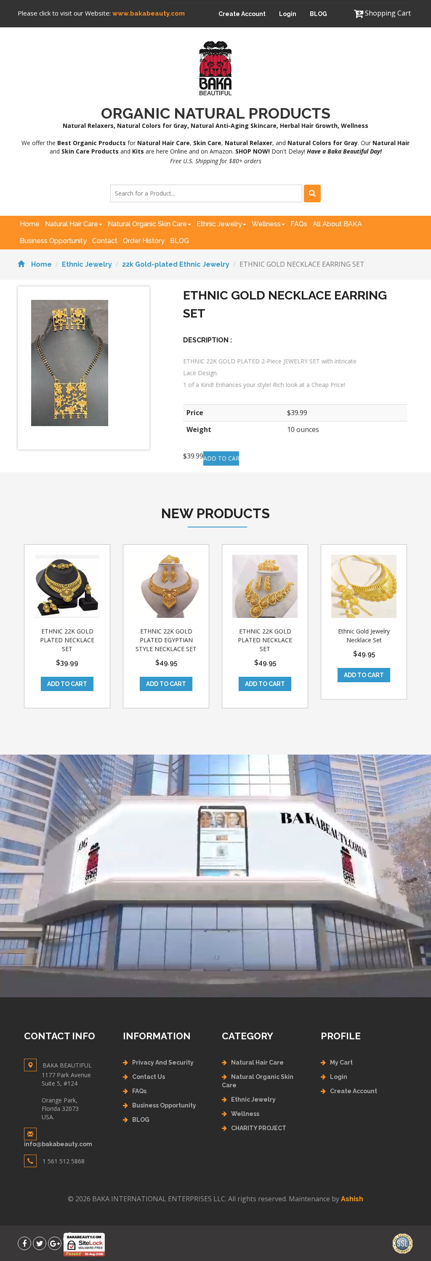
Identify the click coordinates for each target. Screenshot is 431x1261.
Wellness (266, 224)
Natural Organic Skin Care (147, 224)
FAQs (298, 224)
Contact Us (148, 1076)
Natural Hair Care (71, 224)
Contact (104, 241)
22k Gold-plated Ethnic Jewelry (175, 264)
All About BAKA (337, 224)
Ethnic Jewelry (219, 224)
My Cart (341, 1062)
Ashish (352, 1199)
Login (287, 14)
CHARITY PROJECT (258, 1128)
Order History (144, 241)
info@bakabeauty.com (58, 1144)
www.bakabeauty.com (148, 13)
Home (30, 224)
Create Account (242, 14)
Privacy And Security (163, 1062)
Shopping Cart (387, 13)
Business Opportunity (53, 241)
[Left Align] (312, 193)
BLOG (318, 14)
